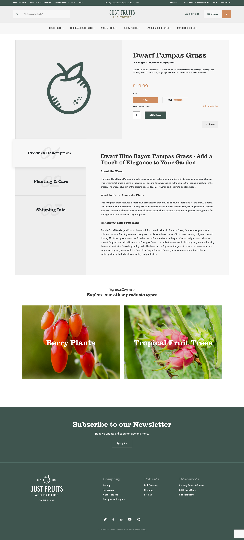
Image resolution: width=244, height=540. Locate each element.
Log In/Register (192, 14)
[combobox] (41, 14)
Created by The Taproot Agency (134, 529)
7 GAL (170, 100)
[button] (209, 107)
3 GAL (145, 100)
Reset (210, 124)
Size (135, 94)
